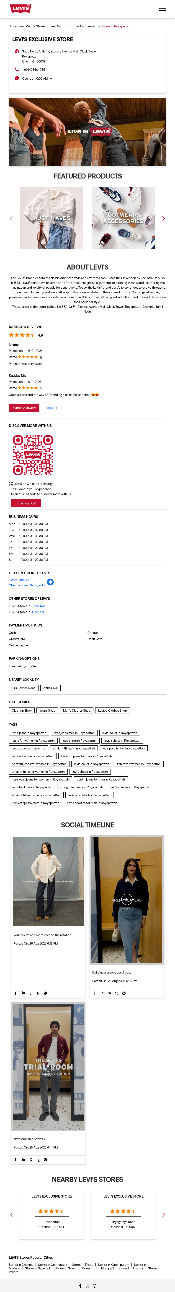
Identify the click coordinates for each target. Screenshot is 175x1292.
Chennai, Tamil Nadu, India (27, 585)
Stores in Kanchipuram (113, 1264)
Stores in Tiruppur (130, 1268)
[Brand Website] (94, 1285)
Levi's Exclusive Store (52, 1196)
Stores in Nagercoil (38, 1268)
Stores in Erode (82, 1264)
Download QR (26, 503)
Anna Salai (50, 688)
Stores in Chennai (21, 1264)
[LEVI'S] (20, 9)
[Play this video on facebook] (127, 902)
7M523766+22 (19, 580)
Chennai (38, 612)
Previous (11, 218)
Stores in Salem (66, 1268)
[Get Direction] (50, 584)
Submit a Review (24, 408)
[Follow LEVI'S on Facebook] (80, 1285)
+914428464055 (33, 69)
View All (51, 408)
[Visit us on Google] (87, 1285)
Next (163, 218)
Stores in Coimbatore (52, 1264)
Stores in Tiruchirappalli (97, 1268)
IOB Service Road (24, 688)
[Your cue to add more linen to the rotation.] (48, 926)
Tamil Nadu (39, 606)
